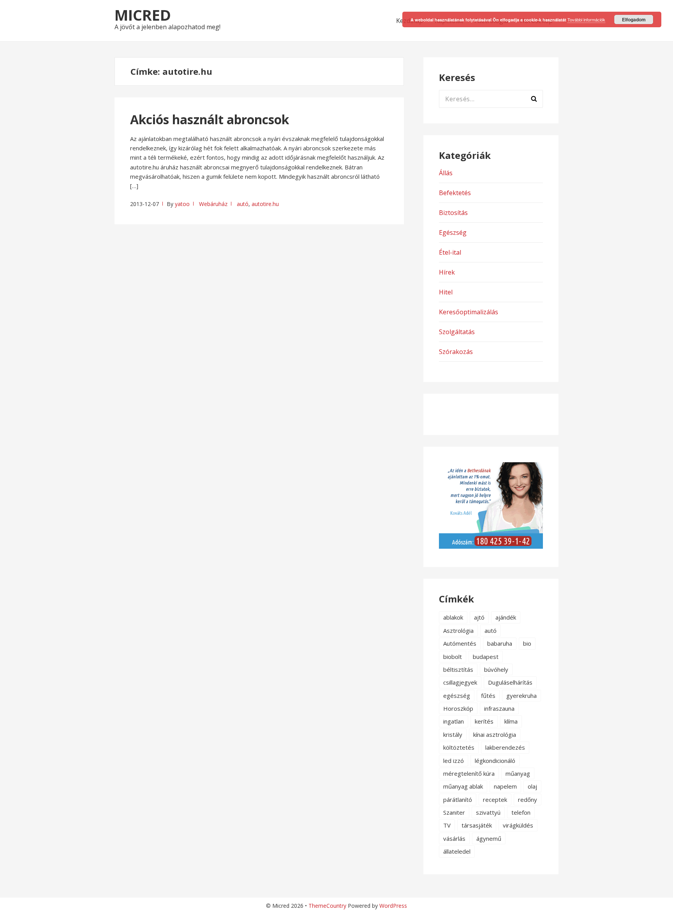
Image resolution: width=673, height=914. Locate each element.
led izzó (453, 760)
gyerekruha (521, 695)
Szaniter (454, 812)
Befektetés (455, 192)
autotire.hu (265, 204)
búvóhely (496, 669)
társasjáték (477, 825)
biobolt (452, 656)
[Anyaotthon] (491, 546)
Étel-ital (450, 252)
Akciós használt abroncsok (209, 119)
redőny (527, 799)
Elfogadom (634, 19)
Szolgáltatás (457, 332)
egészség (456, 695)
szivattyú (488, 812)
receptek (495, 799)
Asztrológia (458, 630)
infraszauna (499, 708)
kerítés (484, 721)
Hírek (447, 272)
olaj (532, 786)
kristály (452, 734)
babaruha (499, 643)
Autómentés (459, 643)
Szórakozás (456, 351)
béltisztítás (458, 669)
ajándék (505, 617)
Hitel (446, 292)
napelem (505, 786)
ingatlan (453, 721)
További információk (586, 19)
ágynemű (488, 838)
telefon (520, 812)
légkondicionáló (495, 760)
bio (527, 643)
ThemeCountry (327, 905)
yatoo (182, 204)
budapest (486, 656)
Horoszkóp (458, 708)
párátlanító (457, 799)
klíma (511, 721)
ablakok (453, 617)
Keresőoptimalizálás (468, 312)
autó (242, 204)
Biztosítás (453, 212)
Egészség (453, 232)
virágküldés (518, 825)
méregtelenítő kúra (469, 773)
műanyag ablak (463, 786)
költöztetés (458, 747)
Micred (143, 15)
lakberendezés (505, 747)
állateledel (456, 851)
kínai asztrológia (494, 734)
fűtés (488, 695)
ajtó (479, 617)
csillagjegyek (460, 682)
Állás (446, 173)
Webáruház (213, 204)
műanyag (518, 773)
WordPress (393, 905)
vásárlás (454, 838)
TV (447, 825)
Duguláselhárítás (510, 682)
